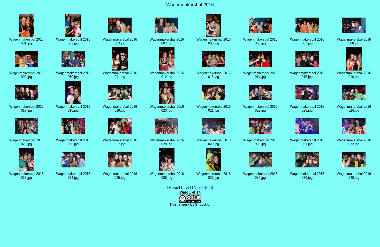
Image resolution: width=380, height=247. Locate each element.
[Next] (197, 187)
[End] (208, 187)
